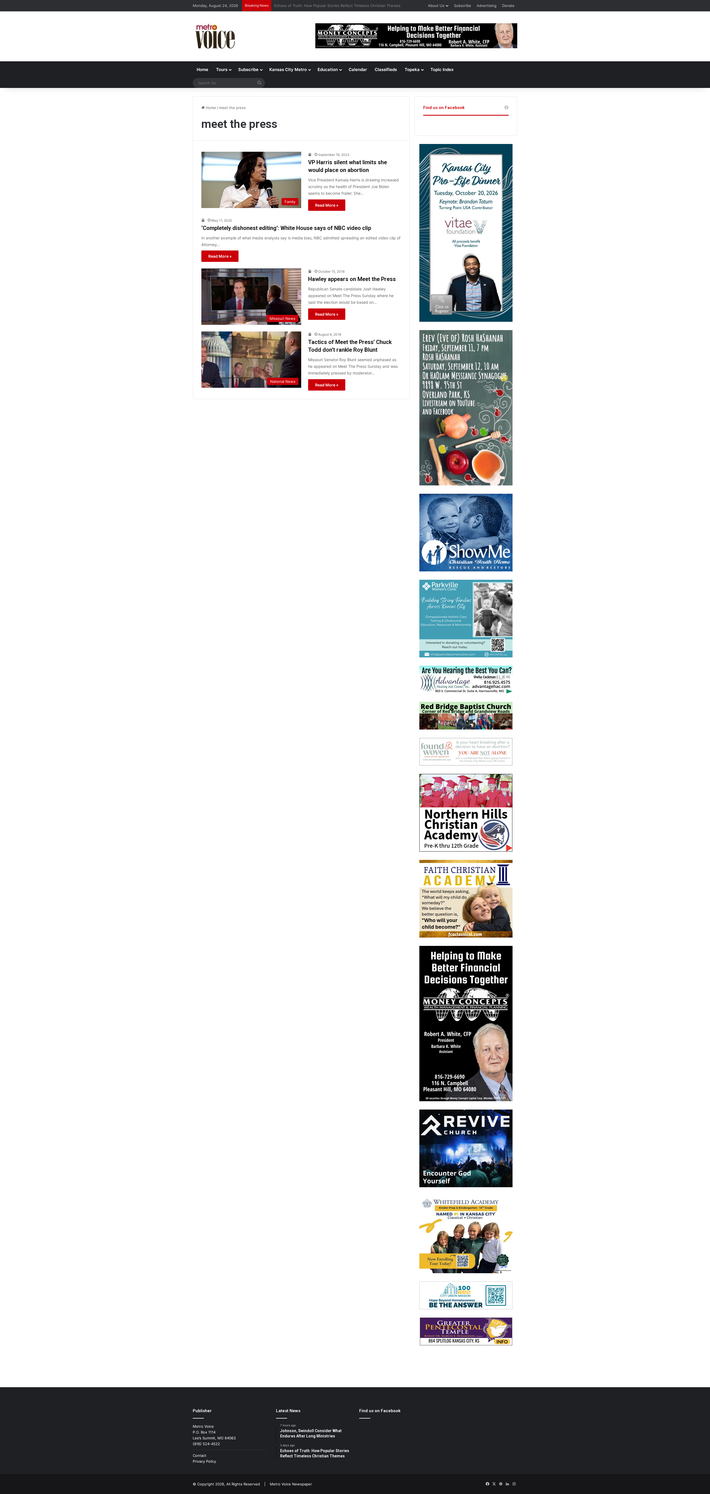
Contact (199, 1455)
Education (328, 69)
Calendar (358, 69)
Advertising (486, 5)
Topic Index (441, 69)
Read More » (326, 205)
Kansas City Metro (288, 69)
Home (202, 69)
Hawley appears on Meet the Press (352, 279)
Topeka (412, 69)
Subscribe (462, 5)
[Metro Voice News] (214, 36)
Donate (508, 5)
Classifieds (386, 69)
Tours (221, 69)
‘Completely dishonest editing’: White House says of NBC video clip (286, 228)
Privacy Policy (204, 1461)
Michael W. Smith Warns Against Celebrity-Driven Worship (324, 5)
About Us (436, 5)
